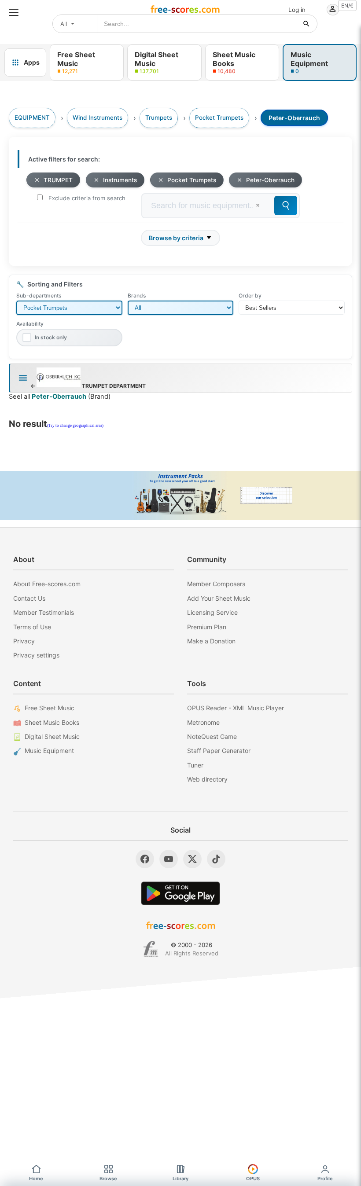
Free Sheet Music (49, 708)
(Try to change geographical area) (75, 425)
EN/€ (347, 5)
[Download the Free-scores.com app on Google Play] (180, 893)
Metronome (203, 722)
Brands (137, 295)
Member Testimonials (43, 612)
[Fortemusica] (150, 949)
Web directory (207, 779)
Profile (325, 1178)
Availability (30, 323)
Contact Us (29, 598)
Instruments (120, 180)
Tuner (195, 765)
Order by (250, 295)
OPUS (253, 1178)
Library (180, 1178)
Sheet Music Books (52, 722)
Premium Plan (206, 627)
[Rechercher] (306, 24)
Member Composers (216, 583)
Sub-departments (38, 295)
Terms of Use (32, 627)
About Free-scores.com (47, 583)
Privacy (24, 641)
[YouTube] (168, 859)
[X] (192, 859)
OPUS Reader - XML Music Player (235, 708)
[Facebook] (145, 859)
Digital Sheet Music (52, 736)
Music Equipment (49, 750)
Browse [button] (108, 1178)
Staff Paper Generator (218, 750)
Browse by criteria (176, 238)
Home (36, 1178)
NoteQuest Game (212, 736)
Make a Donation (211, 641)
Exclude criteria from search (86, 198)
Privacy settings (36, 655)
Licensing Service (212, 612)
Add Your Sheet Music (218, 598)
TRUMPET (58, 180)
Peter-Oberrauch (270, 180)
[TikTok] (216, 859)
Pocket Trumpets (191, 180)
